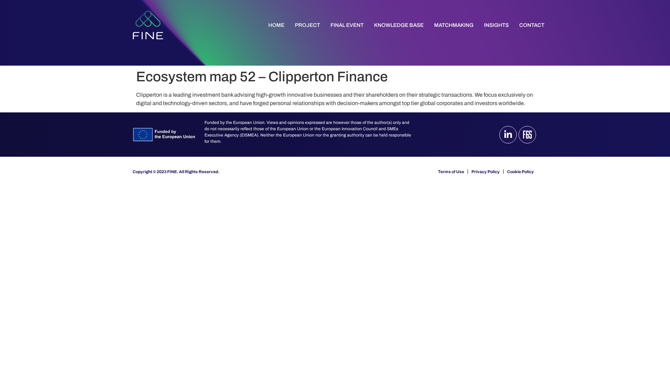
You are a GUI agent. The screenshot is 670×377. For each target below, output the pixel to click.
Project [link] (307, 25)
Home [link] (276, 25)
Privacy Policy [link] (485, 171)
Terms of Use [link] (451, 171)
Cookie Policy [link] (520, 171)
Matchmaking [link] (454, 25)
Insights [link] (496, 25)
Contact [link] (531, 25)
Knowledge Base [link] (399, 25)
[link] (148, 24)
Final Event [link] (347, 25)
